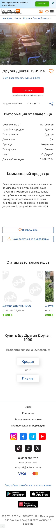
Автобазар (7, 18)
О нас (28, 406)
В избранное (29, 229)
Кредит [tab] (28, 361)
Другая (26, 18)
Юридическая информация (28, 425)
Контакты (28, 413)
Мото (18, 18)
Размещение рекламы (28, 419)
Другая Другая (40, 18)
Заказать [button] (42, 3)
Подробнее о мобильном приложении (28, 485)
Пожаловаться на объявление (30, 238)
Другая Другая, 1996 (16, 305)
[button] (53, 11)
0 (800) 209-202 (28, 458)
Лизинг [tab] (28, 378)
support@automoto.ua (28, 467)
